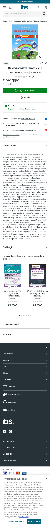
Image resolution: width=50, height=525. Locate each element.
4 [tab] (26, 315)
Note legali (8, 334)
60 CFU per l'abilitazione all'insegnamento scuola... (37, 293)
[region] (25, 500)
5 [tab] (28, 315)
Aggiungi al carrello (26, 90)
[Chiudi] (46, 478)
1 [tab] (19, 315)
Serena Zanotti (16, 72)
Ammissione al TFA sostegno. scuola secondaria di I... (12, 293)
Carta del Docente (28, 119)
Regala (26, 97)
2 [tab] (21, 315)
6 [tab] (30, 315)
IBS (11, 84)
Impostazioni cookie (15, 521)
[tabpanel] (25, 41)
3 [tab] (23, 315)
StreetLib (34, 72)
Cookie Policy (24, 517)
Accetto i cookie (34, 521)
